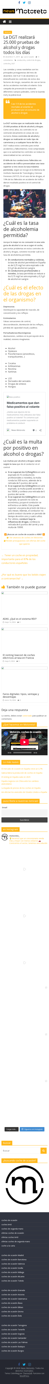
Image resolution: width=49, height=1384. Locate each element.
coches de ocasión (9, 1220)
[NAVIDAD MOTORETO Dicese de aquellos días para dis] (24, 869)
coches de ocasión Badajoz (13, 1346)
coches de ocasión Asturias (13, 1294)
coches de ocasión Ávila (11, 1315)
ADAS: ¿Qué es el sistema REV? (20, 618)
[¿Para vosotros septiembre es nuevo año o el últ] (24, 962)
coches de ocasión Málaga (12, 1272)
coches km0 (6, 1224)
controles (6, 63)
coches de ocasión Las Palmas (14, 1342)
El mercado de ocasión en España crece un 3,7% (21, 768)
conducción (21, 60)
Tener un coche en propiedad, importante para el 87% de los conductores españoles (19, 559)
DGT (13, 63)
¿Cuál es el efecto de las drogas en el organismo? (23, 293)
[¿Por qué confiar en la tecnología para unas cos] (24, 916)
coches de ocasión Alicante (12, 1276)
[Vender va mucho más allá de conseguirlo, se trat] (24, 1103)
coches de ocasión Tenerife (13, 1329)
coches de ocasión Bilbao (12, 1307)
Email (4, 807)
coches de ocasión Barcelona (13, 1259)
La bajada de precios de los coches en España (21, 788)
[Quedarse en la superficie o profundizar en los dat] (24, 1009)
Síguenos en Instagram (33, 1129)
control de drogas (33, 60)
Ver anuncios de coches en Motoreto (26, 537)
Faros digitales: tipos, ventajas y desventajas (21, 695)
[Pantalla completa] (44, 752)
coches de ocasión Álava (11, 1303)
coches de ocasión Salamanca (14, 1299)
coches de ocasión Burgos (12, 1351)
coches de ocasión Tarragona (14, 1325)
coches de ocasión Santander (13, 1338)
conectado (27, 715)
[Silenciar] (40, 752)
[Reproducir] (5, 752)
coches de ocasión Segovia (12, 1334)
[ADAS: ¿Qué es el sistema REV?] (24, 593)
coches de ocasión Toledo (12, 1280)
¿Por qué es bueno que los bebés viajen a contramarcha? (23, 576)
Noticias (8, 32)
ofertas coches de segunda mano (15, 1241)
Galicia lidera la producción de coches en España (21, 773)
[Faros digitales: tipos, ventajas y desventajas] (24, 668)
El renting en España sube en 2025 (15, 777)
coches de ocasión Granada (13, 1290)
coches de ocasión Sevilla (12, 1268)
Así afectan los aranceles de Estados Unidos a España (24, 792)
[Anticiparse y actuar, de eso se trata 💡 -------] (24, 1056)
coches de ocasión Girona (12, 1311)
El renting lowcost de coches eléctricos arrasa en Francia (19, 656)
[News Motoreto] (4, 22)
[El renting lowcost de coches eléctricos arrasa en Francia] (24, 629)
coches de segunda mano (12, 1228)
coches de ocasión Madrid (12, 1255)
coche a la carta (8, 1245)
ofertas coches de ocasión (12, 1233)
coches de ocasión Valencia (13, 1263)
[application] (24, 742)
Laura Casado (29, 57)
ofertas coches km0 (9, 1237)
